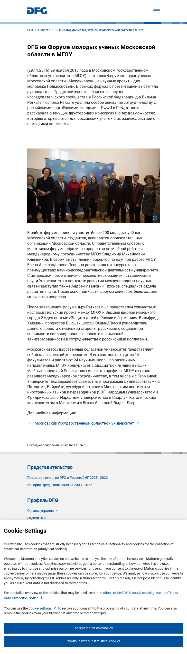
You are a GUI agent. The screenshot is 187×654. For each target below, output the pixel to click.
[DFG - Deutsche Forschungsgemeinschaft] (37, 12)
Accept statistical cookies (94, 628)
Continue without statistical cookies (94, 641)
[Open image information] (155, 218)
